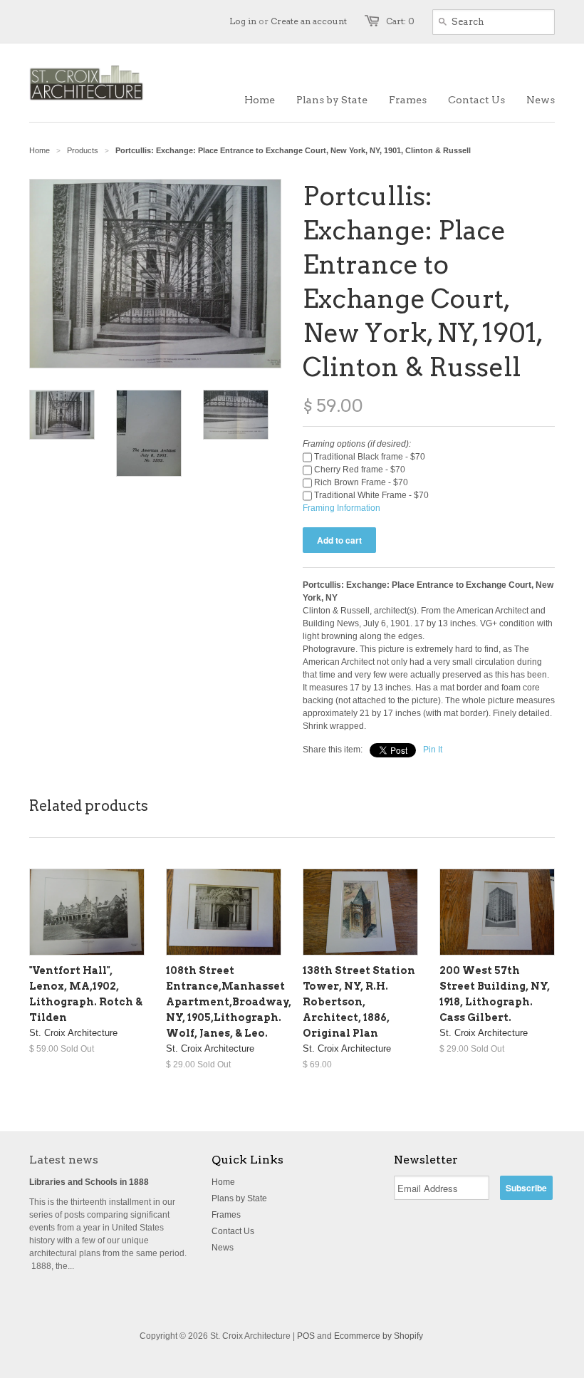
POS (306, 1336)
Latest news (63, 1159)
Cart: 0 (400, 21)
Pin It (432, 750)
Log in (242, 21)
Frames (226, 1215)
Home (223, 1182)
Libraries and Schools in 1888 (89, 1182)
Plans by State (239, 1198)
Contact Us (233, 1231)
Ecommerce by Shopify (378, 1336)
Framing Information (341, 508)
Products (82, 150)
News (223, 1248)
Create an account (309, 21)
